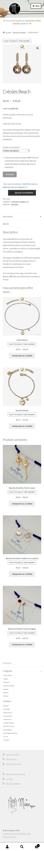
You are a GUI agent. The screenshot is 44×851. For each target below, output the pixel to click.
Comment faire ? (13, 754)
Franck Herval (7, 716)
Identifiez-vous (28, 184)
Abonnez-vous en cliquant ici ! (15, 187)
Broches (5, 692)
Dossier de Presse (13, 764)
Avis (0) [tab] (6, 224)
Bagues (5, 689)
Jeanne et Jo (7, 719)
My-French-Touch (8, 726)
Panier (34, 844)
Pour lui (5, 696)
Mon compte (11, 759)
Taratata (6, 740)
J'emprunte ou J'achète (22, 355)
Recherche (22, 847)
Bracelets (6, 682)
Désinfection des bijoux (15, 774)
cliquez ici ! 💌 (26, 23)
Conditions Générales (12, 833)
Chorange (14, 204)
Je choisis (10, 174)
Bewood (5, 706)
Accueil (8, 32)
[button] (37, 48)
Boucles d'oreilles (19, 32)
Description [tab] (8, 216)
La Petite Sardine (8, 723)
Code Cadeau (7, 675)
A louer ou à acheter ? (12, 147)
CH (27, 202)
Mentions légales (13, 783)
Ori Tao (5, 736)
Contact (9, 779)
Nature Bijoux (7, 730)
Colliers (5, 679)
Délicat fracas (7, 713)
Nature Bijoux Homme (10, 733)
